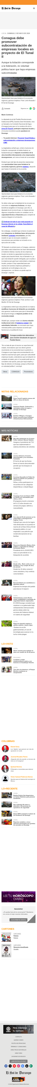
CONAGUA (15, 371)
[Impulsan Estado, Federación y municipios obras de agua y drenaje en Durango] (7, 406)
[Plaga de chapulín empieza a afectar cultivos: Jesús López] (7, 629)
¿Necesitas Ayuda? (18, 1061)
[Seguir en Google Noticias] (33, 108)
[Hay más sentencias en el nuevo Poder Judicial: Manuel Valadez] (7, 442)
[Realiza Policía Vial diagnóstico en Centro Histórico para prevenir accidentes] (7, 795)
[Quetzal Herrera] (5, 769)
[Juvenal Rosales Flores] (5, 759)
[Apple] (26, 1065)
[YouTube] (14, 1065)
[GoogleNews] (22, 1065)
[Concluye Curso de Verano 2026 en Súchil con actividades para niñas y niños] (7, 502)
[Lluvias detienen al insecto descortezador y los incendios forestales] (7, 462)
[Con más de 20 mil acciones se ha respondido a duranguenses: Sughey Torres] (7, 527)
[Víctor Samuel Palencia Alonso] (5, 779)
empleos (25, 167)
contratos (12, 235)
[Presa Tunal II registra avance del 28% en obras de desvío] (7, 398)
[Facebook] (5, 1065)
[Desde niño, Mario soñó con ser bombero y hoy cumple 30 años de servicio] (7, 569)
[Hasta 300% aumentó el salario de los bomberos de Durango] (7, 814)
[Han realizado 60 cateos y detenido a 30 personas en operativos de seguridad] (7, 805)
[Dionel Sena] (5, 749)
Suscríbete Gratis (18, 920)
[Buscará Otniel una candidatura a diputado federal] (7, 586)
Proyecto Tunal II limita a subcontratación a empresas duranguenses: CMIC (19, 140)
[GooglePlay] (31, 1065)
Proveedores (28, 371)
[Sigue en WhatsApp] (30, 108)
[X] (10, 1065)
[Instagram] (18, 1065)
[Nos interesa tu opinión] (18, 1029)
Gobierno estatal (22, 323)
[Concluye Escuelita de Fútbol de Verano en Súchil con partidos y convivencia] (7, 482)
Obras (5, 371)
